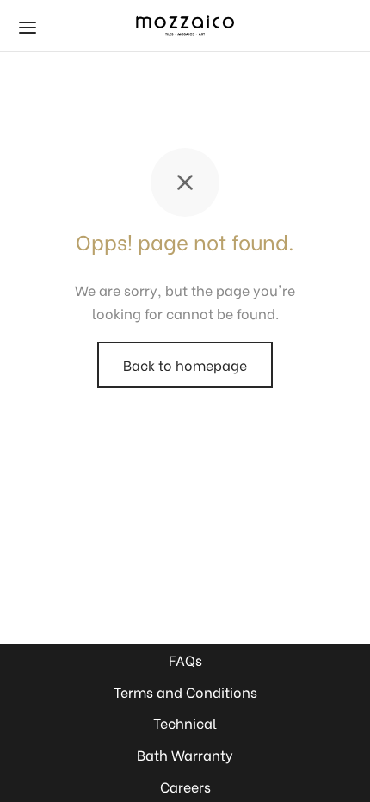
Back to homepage (185, 364)
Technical (185, 722)
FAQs (185, 659)
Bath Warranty (185, 754)
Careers (185, 786)
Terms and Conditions (185, 691)
